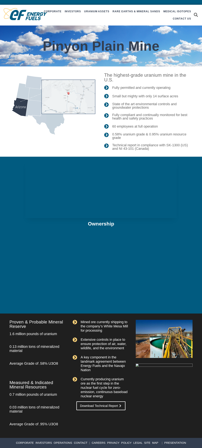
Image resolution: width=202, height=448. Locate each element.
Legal (137, 442)
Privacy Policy (119, 442)
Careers (98, 442)
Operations (63, 442)
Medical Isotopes (177, 11)
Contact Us (182, 18)
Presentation (175, 442)
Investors (73, 11)
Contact (80, 442)
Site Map (151, 442)
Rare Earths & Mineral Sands (136, 11)
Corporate (53, 11)
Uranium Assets (96, 11)
